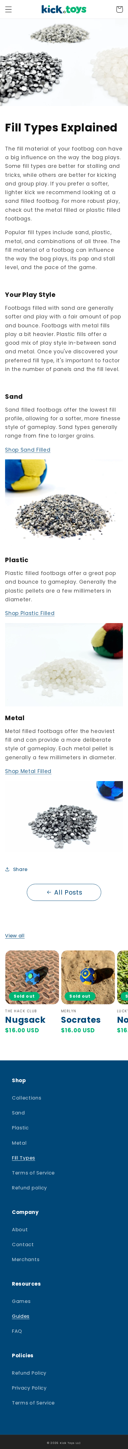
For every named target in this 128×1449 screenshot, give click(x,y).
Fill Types (23, 1157)
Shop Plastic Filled (29, 613)
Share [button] (20, 869)
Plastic (20, 1127)
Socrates (81, 1020)
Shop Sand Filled (27, 449)
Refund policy (29, 1187)
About (20, 1229)
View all (15, 935)
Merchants (25, 1259)
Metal (19, 1143)
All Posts (68, 892)
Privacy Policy (29, 1387)
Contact (23, 1244)
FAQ (17, 1331)
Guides (20, 1316)
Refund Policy (29, 1373)
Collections (26, 1097)
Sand (18, 1112)
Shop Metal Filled (28, 771)
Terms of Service (33, 1172)
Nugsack (25, 1020)
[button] (8, 9)
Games (21, 1301)
